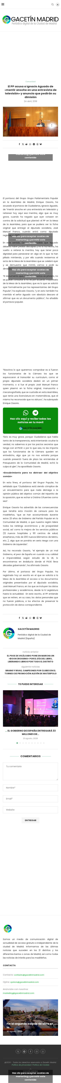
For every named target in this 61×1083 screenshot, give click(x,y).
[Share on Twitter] (23, 144)
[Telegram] (24, 1051)
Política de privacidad (21, 1065)
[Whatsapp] (43, 1051)
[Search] (52, 4)
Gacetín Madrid (28, 629)
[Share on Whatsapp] (30, 144)
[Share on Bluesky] (41, 144)
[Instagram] (36, 1051)
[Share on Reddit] (26, 144)
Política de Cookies (41, 1065)
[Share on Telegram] (34, 144)
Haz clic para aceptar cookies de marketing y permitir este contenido (30, 154)
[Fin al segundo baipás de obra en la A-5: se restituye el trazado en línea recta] (30, 1017)
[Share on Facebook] (19, 144)
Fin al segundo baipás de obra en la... (30, 1025)
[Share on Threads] (37, 144)
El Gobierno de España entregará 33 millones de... (32, 732)
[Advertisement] (30, 56)
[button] (5, 716)
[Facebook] (30, 1051)
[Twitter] (18, 1051)
